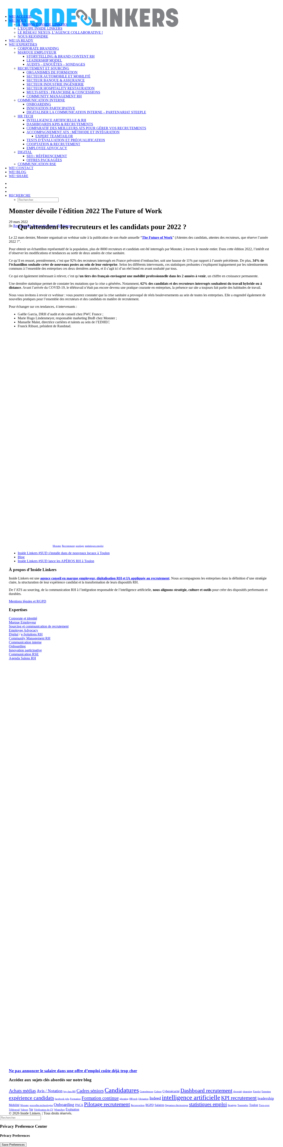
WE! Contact (21, 168)
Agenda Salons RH (22, 658)
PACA (79, 1105)
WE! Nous (17, 20)
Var (31, 1109)
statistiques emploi (94, 545)
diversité (237, 1091)
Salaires (159, 1105)
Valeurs (24, 1109)
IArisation (143, 1099)
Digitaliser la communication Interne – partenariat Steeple (86, 112)
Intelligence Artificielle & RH (56, 120)
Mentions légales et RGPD (27, 601)
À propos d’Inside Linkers (42, 24)
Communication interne (41, 100)
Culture (158, 1091)
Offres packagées (44, 160)
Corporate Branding (38, 48)
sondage (80, 545)
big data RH (69, 1091)
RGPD (149, 1105)
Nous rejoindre (33, 36)
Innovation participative (51, 108)
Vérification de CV (43, 1109)
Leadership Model (44, 60)
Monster (57, 545)
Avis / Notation (50, 1091)
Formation (75, 1099)
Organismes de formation (52, 72)
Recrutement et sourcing (43, 68)
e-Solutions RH (32, 634)
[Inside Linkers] (141, 5)
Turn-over (264, 1105)
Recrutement (68, 545)
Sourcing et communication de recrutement (39, 626)
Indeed (155, 1098)
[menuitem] (150, 37)
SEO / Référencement (47, 156)
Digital (25, 152)
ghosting (124, 1099)
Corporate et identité (23, 618)
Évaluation (72, 1109)
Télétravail (14, 1109)
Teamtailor (242, 1105)
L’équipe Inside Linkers (40, 28)
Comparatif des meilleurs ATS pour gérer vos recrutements (86, 128)
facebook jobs (62, 1099)
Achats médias (22, 1090)
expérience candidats (31, 1098)
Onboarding (39, 104)
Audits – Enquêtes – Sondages (56, 64)
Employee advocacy (47, 148)
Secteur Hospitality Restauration (61, 88)
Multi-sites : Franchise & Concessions (63, 92)
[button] (20, 195)
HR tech (133, 1099)
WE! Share (18, 176)
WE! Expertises (23, 44)
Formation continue (100, 1098)
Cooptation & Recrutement (53, 144)
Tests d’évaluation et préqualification (66, 140)
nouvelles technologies (41, 1105)
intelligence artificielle (191, 1097)
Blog (21, 557)
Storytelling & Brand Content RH (61, 56)
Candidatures (122, 1090)
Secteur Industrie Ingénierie (55, 84)
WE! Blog (17, 172)
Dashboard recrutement (206, 1090)
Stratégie (232, 1105)
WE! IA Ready (21, 40)
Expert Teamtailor (54, 136)
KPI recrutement (239, 1098)
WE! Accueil (20, 16)
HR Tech (25, 116)
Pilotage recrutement (107, 1104)
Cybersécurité (171, 1091)
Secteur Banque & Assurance (56, 80)
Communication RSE (37, 164)
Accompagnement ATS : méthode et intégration (73, 132)
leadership (266, 1098)
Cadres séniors (90, 1090)
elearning (247, 1091)
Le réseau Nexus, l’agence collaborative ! (60, 32)
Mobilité (14, 1105)
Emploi (257, 1091)
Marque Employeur (37, 52)
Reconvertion (138, 1105)
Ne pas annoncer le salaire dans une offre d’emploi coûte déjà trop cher (73, 1070)
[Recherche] (20, 1117)
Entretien (266, 1091)
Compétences (146, 1091)
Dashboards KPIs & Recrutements (60, 124)
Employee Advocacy (23, 630)
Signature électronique (176, 1105)
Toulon (253, 1105)
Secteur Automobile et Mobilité (58, 76)
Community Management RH (54, 96)
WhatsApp (59, 1109)
